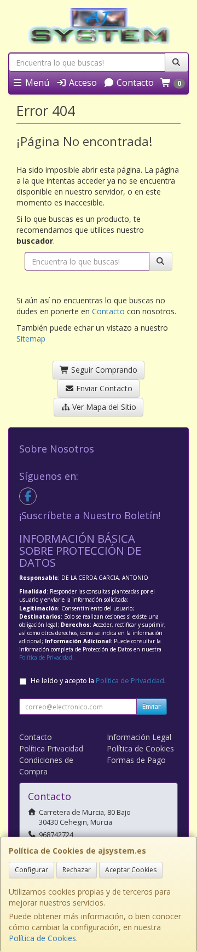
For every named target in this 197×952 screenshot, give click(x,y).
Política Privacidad (51, 748)
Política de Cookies (42, 938)
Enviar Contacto (103, 388)
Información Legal (139, 737)
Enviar (151, 706)
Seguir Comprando (103, 370)
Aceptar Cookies (131, 869)
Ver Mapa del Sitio (103, 407)
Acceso (82, 83)
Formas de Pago (136, 760)
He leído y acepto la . (98, 680)
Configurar (31, 869)
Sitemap (30, 338)
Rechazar (76, 869)
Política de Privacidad (45, 657)
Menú (36, 83)
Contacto (134, 83)
